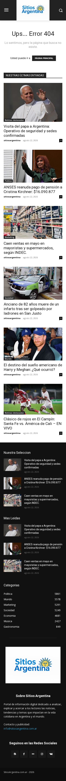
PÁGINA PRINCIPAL (44, 58)
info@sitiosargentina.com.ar (20, 728)
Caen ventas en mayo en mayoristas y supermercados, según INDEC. (29, 248)
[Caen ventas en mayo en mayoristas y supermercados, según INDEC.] (33, 222)
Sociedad (9, 298)
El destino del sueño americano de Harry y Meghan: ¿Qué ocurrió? (33, 367)
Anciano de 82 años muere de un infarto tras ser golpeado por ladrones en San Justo (31, 309)
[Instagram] (42, 754)
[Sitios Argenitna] (33, 665)
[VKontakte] (51, 754)
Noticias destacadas (14, 120)
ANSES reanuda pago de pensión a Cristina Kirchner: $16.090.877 (33, 189)
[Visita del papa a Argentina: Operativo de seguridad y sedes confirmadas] (33, 102)
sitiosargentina (12, 140)
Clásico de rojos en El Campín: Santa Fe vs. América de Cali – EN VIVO (33, 423)
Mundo (8, 359)
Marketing (9, 237)
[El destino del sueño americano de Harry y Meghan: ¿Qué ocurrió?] (33, 344)
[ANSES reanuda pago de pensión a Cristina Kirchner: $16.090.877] (33, 166)
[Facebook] (23, 754)
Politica (8, 181)
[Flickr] (32, 754)
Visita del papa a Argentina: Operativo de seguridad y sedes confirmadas (30, 131)
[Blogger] (15, 754)
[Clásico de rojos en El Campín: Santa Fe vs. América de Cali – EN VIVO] (33, 399)
